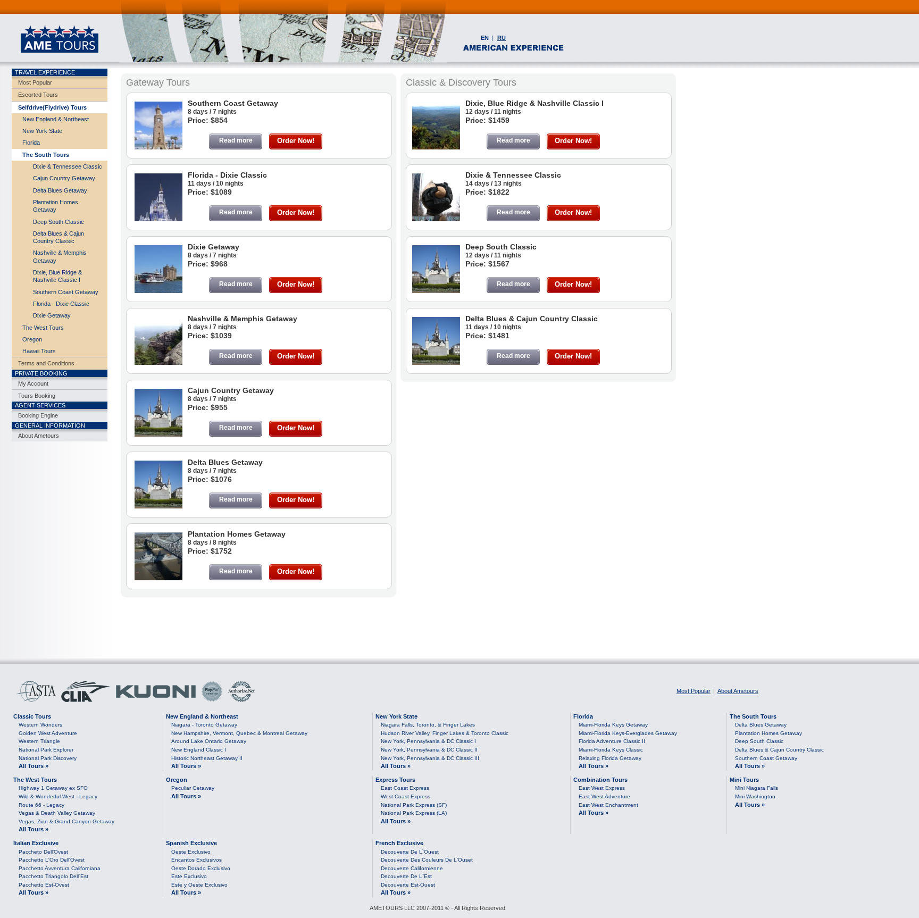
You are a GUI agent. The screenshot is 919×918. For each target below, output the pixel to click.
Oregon (32, 339)
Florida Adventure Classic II (612, 741)
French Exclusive (399, 843)
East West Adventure (604, 796)
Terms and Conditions (46, 363)
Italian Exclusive (36, 843)
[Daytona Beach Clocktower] (158, 147)
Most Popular (35, 82)
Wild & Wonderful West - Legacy (58, 796)
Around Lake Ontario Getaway (208, 741)
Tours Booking (36, 396)
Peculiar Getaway (192, 788)
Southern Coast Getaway (65, 292)
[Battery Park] (436, 219)
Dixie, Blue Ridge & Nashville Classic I (57, 276)
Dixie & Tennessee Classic (67, 166)
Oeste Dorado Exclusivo (200, 868)
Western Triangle (39, 741)
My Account (33, 383)
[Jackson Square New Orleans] (158, 434)
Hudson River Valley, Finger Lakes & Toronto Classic (444, 733)
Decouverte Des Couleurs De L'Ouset (427, 860)
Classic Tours (32, 716)
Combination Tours (600, 780)
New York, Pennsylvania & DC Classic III (430, 758)
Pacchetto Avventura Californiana (60, 868)
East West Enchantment (608, 805)
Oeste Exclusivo (191, 852)
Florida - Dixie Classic (61, 304)
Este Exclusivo (189, 876)
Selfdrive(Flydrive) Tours (52, 107)
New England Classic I (198, 750)
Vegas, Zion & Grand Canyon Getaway (66, 821)
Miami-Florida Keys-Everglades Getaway (628, 733)
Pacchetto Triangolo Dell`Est (53, 876)
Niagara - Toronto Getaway (204, 725)
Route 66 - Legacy (41, 805)
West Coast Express (405, 796)
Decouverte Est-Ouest (408, 885)
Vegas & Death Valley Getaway (57, 813)
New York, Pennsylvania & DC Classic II (429, 750)
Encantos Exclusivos (196, 860)
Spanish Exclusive (191, 843)
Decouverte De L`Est (406, 876)
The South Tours (45, 155)
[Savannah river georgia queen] (158, 291)
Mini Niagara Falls (756, 788)
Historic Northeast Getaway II (207, 758)
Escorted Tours (38, 94)
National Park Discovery (48, 758)
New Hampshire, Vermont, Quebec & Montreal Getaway (239, 733)
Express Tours (395, 780)
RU (501, 38)
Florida (31, 142)
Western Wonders (40, 725)
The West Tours (43, 327)
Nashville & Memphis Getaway (60, 256)
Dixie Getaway (52, 315)
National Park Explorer (46, 750)
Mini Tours (744, 780)
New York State (42, 131)
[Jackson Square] (436, 362)
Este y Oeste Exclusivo (199, 885)
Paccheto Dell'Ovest (43, 852)
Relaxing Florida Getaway (610, 758)
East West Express (602, 788)
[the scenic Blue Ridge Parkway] (436, 147)
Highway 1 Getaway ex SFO (53, 788)
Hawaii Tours (39, 351)
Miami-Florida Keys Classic (611, 750)
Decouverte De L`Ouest (410, 852)
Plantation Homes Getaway (55, 206)
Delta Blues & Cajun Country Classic (58, 237)
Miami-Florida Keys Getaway (613, 725)
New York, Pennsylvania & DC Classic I (428, 741)
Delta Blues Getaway (60, 190)
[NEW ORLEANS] (158, 578)
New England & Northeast (55, 119)
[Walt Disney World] (158, 219)
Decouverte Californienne (412, 868)
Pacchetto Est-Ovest (44, 885)
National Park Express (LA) (414, 813)
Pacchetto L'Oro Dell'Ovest (52, 860)
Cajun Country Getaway (64, 178)
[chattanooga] (158, 362)
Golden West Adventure (48, 733)
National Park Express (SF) (414, 805)
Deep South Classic (58, 222)
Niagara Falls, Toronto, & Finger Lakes (428, 725)
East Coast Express (405, 788)
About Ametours (38, 435)
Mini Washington (755, 796)
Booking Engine (38, 415)
